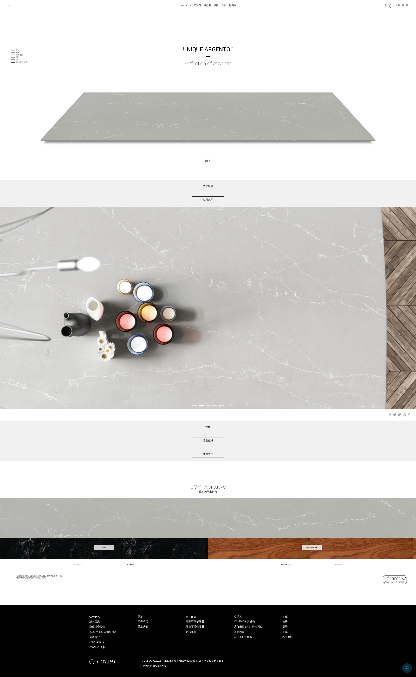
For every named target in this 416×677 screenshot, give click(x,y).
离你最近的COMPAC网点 (248, 626)
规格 (18, 52)
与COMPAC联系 (243, 637)
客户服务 (191, 616)
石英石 (197, 5)
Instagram (403, 5)
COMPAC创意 (21, 62)
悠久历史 (94, 621)
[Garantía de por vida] (395, 579)
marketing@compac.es (182, 660)
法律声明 (147, 666)
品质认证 (143, 626)
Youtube (407, 5)
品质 (140, 616)
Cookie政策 (159, 666)
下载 (285, 616)
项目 (216, 5)
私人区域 (287, 637)
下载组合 (338, 565)
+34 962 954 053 (212, 660)
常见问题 (239, 631)
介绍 (18, 50)
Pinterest (409, 414)
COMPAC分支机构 (244, 621)
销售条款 (191, 631)
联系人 (238, 616)
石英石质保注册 (195, 626)
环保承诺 (143, 621)
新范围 (207, 5)
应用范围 (19, 55)
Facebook (399, 5)
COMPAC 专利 (97, 647)
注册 (285, 621)
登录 (285, 626)
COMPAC (94, 616)
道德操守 (94, 637)
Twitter (394, 414)
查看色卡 (130, 565)
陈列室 (232, 5)
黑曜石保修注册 (195, 621)
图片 (18, 57)
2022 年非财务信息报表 (103, 631)
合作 (224, 5)
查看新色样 (77, 565)
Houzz (404, 414)
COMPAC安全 (97, 642)
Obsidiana (185, 5)
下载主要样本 (285, 565)
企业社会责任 (97, 626)
